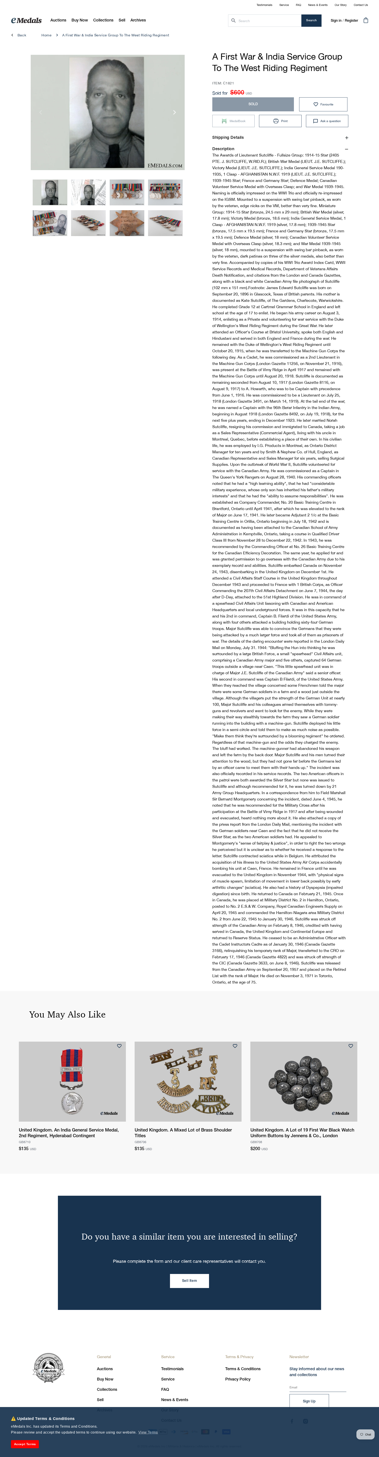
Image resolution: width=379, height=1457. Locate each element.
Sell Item (189, 1281)
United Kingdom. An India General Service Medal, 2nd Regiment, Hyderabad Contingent (69, 1133)
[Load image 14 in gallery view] (88, 223)
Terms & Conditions (243, 1369)
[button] (80, 20)
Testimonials (264, 5)
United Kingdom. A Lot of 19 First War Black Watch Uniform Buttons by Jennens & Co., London (302, 1133)
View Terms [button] (148, 1432)
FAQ (298, 5)
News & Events (318, 5)
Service (284, 5)
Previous (40, 114)
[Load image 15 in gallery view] (127, 223)
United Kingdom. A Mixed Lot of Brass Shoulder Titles (183, 1133)
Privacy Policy (237, 1379)
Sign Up (309, 1401)
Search (311, 20)
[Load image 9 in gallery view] (50, 192)
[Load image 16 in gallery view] (165, 223)
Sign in (336, 20)
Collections (107, 1389)
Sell (100, 1400)
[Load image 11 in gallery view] (127, 192)
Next (174, 114)
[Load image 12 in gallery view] (165, 192)
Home (46, 35)
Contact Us (361, 5)
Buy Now (105, 1379)
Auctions (105, 1369)
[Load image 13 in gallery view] (50, 223)
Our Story (341, 5)
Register (351, 20)
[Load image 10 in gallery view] (88, 192)
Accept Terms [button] (25, 1444)
